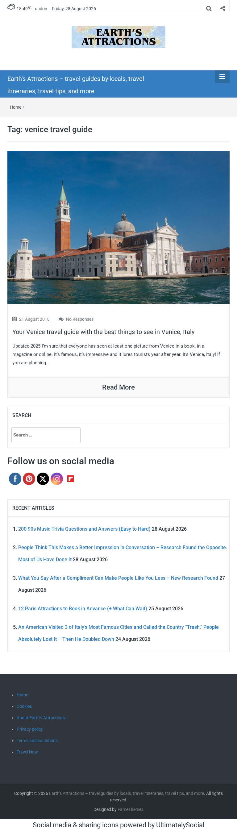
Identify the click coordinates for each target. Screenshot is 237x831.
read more (118, 387)
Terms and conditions (37, 740)
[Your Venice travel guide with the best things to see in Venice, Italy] (118, 227)
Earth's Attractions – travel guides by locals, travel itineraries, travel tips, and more (126, 793)
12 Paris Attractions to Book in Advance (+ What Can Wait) (82, 609)
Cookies (24, 706)
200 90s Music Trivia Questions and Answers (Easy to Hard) (84, 529)
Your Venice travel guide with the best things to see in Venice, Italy (103, 332)
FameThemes (130, 809)
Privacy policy (30, 729)
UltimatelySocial (180, 825)
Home (15, 107)
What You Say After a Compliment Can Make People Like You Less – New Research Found (118, 578)
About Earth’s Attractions (41, 717)
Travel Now (27, 752)
